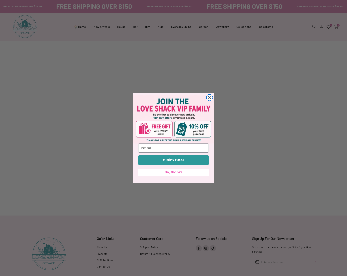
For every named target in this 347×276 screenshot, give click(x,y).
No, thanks (173, 172)
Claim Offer (173, 160)
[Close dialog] (209, 97)
